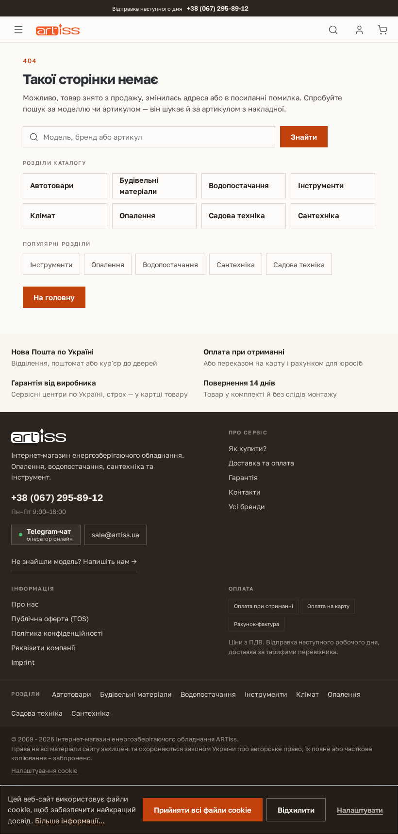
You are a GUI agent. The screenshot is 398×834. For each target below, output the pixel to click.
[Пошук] (333, 29)
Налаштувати (360, 810)
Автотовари (51, 185)
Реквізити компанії (43, 647)
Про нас (25, 604)
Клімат (42, 215)
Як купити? (247, 448)
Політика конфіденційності (57, 633)
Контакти (245, 492)
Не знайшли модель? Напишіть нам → (74, 561)
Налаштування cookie (44, 770)
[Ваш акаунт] (359, 29)
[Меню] (18, 29)
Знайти (304, 136)
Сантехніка (318, 215)
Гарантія (243, 477)
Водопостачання (239, 185)
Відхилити (296, 809)
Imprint (23, 662)
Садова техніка (237, 215)
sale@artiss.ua (115, 534)
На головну (54, 297)
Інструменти (321, 185)
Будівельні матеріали (138, 185)
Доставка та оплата (261, 463)
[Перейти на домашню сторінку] (176, 29)
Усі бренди (247, 506)
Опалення (137, 215)
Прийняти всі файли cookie (202, 809)
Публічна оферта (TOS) (50, 618)
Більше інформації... (69, 821)
